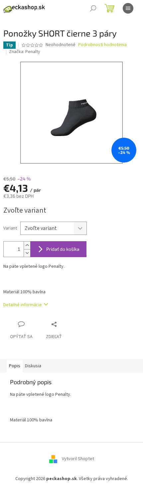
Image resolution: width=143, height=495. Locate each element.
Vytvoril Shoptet (78, 459)
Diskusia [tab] (33, 366)
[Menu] (128, 8)
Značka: (24, 51)
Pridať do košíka (62, 249)
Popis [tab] (14, 366)
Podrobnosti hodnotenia (102, 45)
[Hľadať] (93, 8)
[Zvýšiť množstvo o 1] (27, 245)
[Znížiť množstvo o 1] (27, 253)
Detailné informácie (22, 305)
